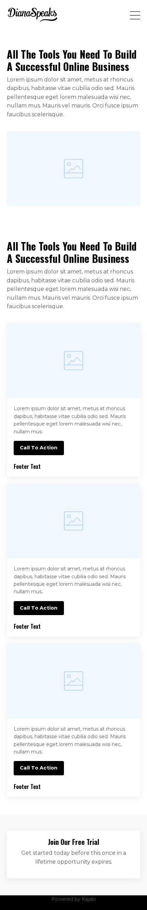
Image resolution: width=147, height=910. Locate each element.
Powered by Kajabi (73, 899)
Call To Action (39, 448)
